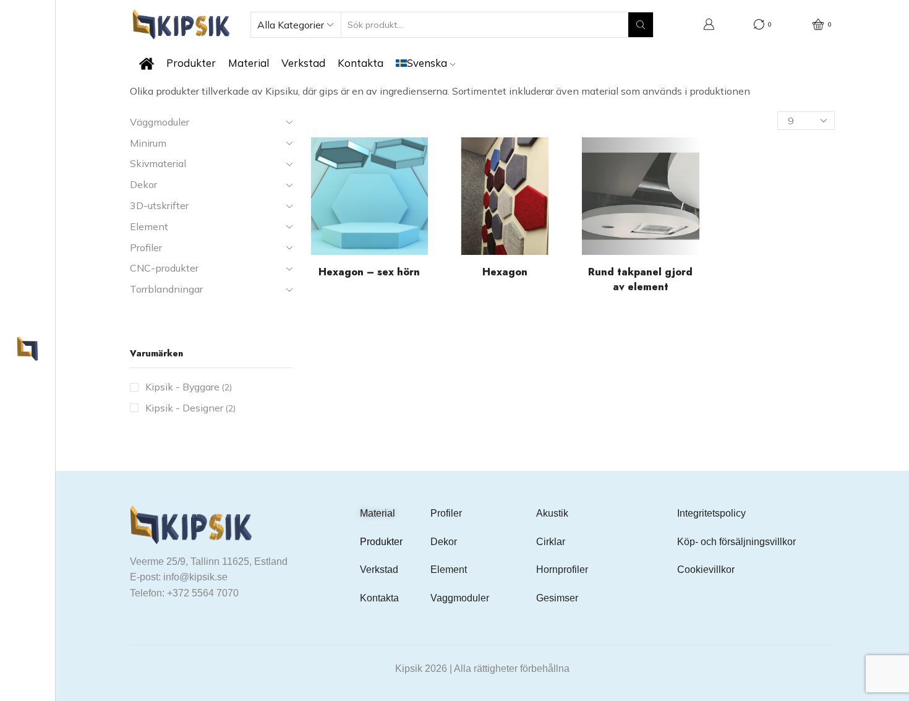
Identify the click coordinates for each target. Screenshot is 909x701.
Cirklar (550, 541)
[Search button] (640, 24)
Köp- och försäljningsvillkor (736, 541)
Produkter (191, 62)
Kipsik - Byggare (188, 387)
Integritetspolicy (711, 513)
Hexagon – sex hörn (369, 272)
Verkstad (303, 62)
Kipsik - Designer (190, 408)
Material (248, 62)
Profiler (446, 513)
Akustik (552, 513)
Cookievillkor (706, 569)
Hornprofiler (562, 569)
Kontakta (360, 62)
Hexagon (504, 272)
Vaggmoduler (459, 598)
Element (448, 569)
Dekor (443, 541)
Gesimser (557, 598)
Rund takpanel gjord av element (640, 279)
